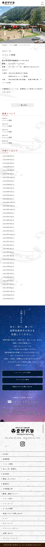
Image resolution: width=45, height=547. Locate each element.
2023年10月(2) (9, 234)
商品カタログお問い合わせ (12, 513)
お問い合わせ (8, 533)
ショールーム (8, 504)
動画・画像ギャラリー (11, 494)
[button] (42, 3)
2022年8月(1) (8, 266)
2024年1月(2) (8, 231)
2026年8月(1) (8, 156)
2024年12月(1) (9, 202)
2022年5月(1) (8, 274)
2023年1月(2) (8, 256)
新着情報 (6, 459)
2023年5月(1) (8, 245)
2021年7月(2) (8, 284)
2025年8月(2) (9, 185)
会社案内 (6, 474)
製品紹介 (6, 484)
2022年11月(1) (9, 259)
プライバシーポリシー (11, 528)
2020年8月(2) (9, 295)
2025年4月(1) (8, 195)
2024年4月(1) (8, 224)
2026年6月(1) (8, 160)
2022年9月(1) (8, 263)
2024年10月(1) (9, 209)
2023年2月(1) (8, 252)
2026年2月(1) (8, 170)
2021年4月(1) (8, 288)
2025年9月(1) (8, 181)
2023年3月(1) (8, 249)
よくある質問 (8, 508)
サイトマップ (8, 523)
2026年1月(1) (8, 174)
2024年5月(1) (8, 220)
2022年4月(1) (8, 277)
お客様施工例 (8, 489)
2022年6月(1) (8, 270)
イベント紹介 (8, 499)
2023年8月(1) (8, 238)
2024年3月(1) (8, 227)
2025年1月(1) (8, 199)
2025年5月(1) (8, 192)
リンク (5, 518)
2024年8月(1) (8, 213)
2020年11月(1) (9, 291)
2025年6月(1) (8, 188)
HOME (4, 45)
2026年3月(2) (8, 167)
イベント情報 (13, 45)
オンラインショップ (10, 538)
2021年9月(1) (8, 281)
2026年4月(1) (8, 163)
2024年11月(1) (9, 206)
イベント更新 (7, 120)
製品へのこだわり (9, 479)
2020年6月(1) (8, 299)
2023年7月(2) (8, 241)
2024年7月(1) (8, 217)
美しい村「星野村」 (10, 469)
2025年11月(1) (9, 177)
